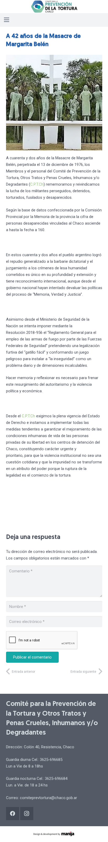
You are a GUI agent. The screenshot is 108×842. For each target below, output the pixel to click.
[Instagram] (26, 813)
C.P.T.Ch (37, 184)
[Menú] (6, 19)
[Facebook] (12, 813)
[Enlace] (54, 6)
